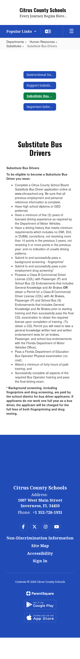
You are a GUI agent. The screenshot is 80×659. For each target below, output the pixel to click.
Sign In (40, 560)
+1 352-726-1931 (47, 512)
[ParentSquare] (40, 593)
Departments (15, 42)
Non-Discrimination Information (40, 537)
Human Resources (42, 42)
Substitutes (13, 46)
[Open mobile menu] (71, 31)
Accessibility (40, 553)
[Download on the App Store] (40, 617)
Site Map (40, 545)
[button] (21, 31)
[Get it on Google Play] (40, 604)
